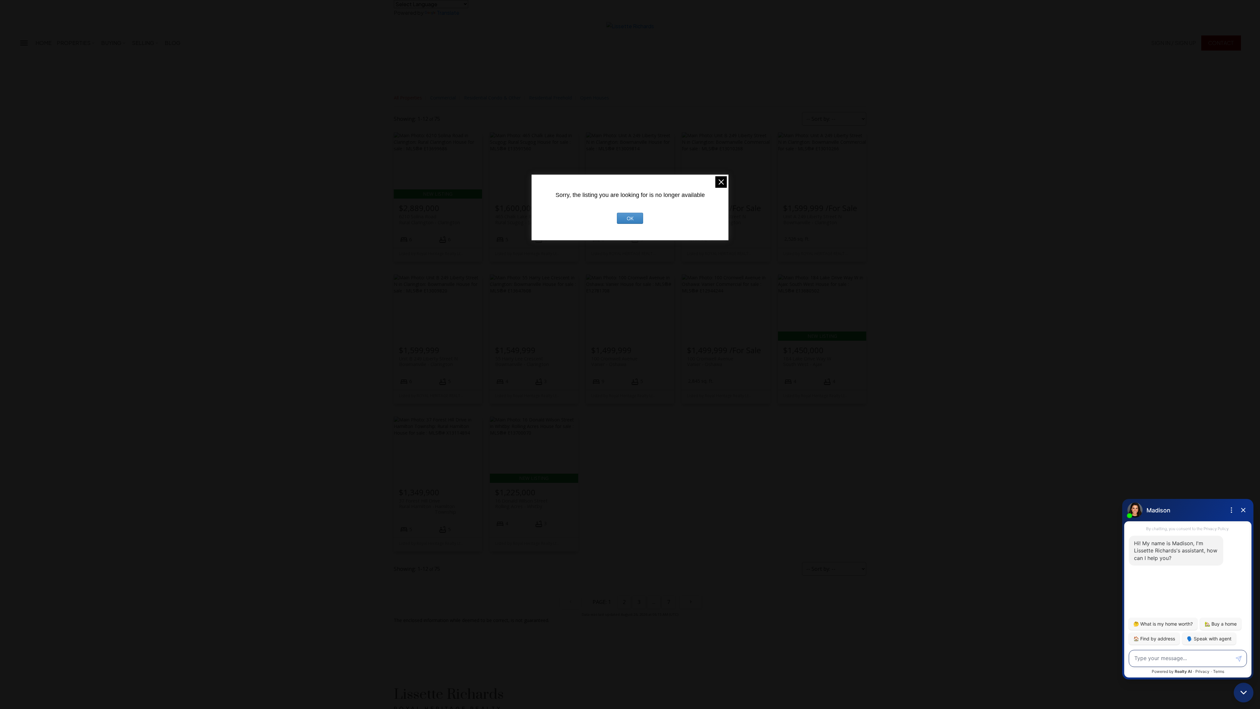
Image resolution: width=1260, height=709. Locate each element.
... (653, 602)
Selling (143, 42)
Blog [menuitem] (172, 42)
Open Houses (594, 98)
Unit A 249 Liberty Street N (812, 219)
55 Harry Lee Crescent (522, 361)
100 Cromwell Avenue (614, 361)
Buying (111, 42)
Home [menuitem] (43, 42)
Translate (448, 12)
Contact (1221, 43)
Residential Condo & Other (492, 98)
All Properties (408, 98)
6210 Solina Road (429, 219)
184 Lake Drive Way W (807, 361)
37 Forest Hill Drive (427, 503)
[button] (1173, 43)
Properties (74, 42)
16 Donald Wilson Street (521, 503)
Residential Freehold (550, 98)
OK (630, 218)
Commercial (443, 98)
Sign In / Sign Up (1173, 43)
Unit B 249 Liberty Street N (428, 361)
